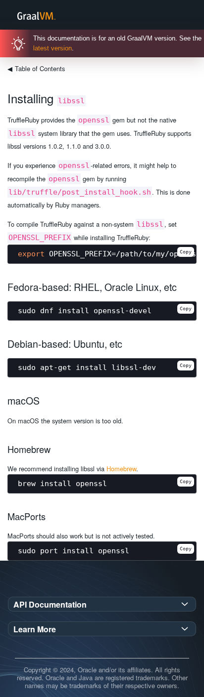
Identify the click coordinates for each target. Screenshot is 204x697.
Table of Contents (36, 68)
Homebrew (121, 468)
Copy (186, 251)
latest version (52, 48)
